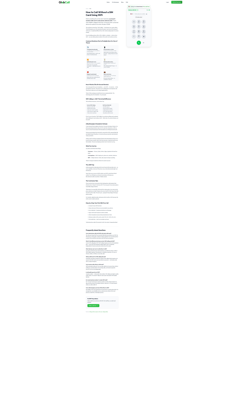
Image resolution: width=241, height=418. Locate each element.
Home (87, 8)
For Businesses (115, 2)
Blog (122, 2)
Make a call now (92, 305)
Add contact (139, 17)
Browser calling (102, 311)
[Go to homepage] (64, 2)
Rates (108, 2)
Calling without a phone (94, 311)
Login (167, 2)
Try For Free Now (177, 2)
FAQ (127, 2)
